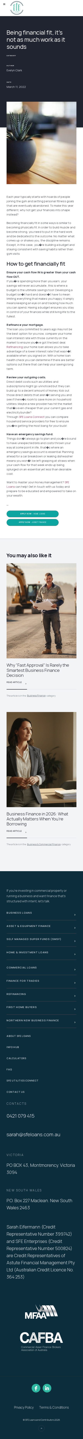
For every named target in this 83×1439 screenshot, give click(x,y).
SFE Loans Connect (32, 417)
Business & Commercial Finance (44, 844)
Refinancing (15, 347)
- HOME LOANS (32, 514)
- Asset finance (33, 522)
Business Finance (36, 695)
